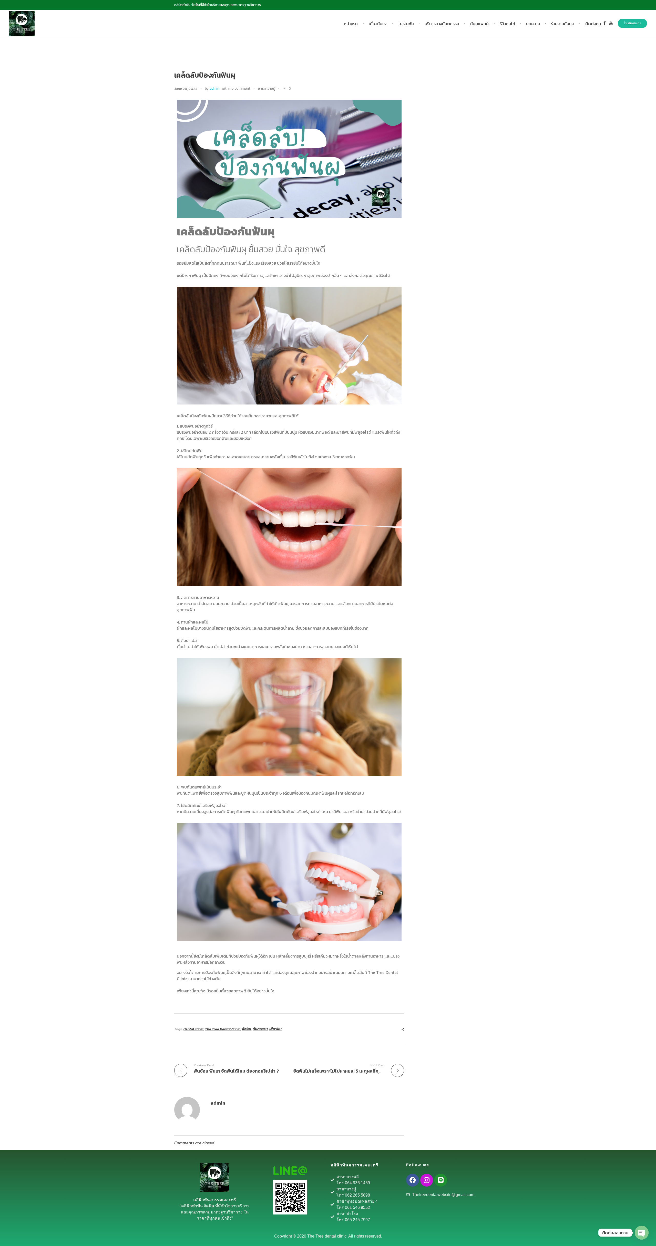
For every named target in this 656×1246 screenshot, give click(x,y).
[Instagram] (426, 1180)
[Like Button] (284, 88)
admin (214, 88)
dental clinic (193, 1029)
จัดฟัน (246, 1029)
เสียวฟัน (275, 1029)
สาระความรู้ (266, 88)
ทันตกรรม (260, 1029)
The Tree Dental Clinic (222, 1029)
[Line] (440, 1180)
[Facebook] (412, 1180)
